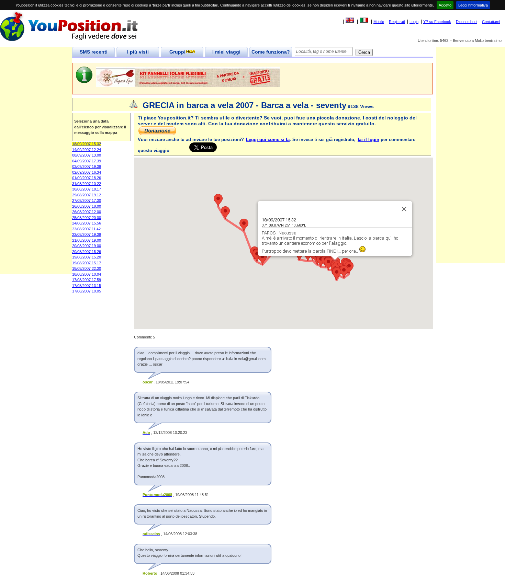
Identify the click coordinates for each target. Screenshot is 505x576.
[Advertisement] (36, 171)
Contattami (491, 22)
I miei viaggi (226, 52)
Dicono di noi (466, 22)
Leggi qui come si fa (268, 139)
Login (413, 22)
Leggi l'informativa (473, 5)
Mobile (378, 22)
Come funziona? (270, 52)
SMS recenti (94, 52)
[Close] (404, 209)
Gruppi (177, 52)
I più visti (138, 52)
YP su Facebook (437, 22)
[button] (349, 267)
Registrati (397, 22)
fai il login (368, 139)
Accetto (445, 5)
